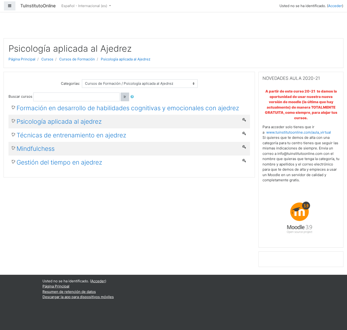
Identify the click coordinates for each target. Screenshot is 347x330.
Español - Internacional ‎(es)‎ (84, 6)
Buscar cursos (20, 96)
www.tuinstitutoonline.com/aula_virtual (298, 132)
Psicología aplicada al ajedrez (59, 121)
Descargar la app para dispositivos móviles (78, 297)
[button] (133, 97)
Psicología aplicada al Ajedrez (125, 59)
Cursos (47, 59)
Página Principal (21, 59)
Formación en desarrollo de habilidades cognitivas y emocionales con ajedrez (128, 108)
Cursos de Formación (77, 59)
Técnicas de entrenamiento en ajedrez (71, 135)
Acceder (335, 6)
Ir (125, 96)
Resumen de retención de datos (69, 291)
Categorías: (70, 83)
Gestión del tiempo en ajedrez (59, 162)
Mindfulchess (36, 148)
